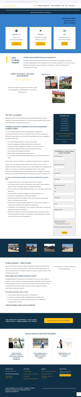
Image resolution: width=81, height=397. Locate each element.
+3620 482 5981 (9, 1)
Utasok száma (57, 173)
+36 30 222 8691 (22, 79)
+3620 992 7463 (17, 1)
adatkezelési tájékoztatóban (70, 222)
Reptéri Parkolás (10, 6)
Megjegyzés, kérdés (58, 209)
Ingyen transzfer (56, 5)
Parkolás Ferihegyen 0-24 (16, 43)
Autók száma (57, 179)
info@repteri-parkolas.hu (27, 1)
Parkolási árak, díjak (64, 43)
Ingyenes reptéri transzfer (40, 43)
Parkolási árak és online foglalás (58, 320)
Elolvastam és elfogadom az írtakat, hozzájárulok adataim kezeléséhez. (65, 223)
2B (55, 188)
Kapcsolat (72, 5)
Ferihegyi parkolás (27, 371)
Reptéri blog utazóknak (46, 373)
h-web (74, 391)
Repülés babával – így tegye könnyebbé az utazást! (64, 354)
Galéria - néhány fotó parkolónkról (48, 371)
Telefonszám (57, 197)
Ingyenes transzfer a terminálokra (30, 373)
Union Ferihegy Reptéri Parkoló (49, 388)
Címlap (35, 5)
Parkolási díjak (26, 376)
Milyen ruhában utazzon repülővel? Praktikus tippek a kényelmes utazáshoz (40, 355)
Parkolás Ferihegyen (43, 5)
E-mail (56, 203)
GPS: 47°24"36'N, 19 (70, 23)
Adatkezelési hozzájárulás (60, 221)
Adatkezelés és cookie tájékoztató (31, 378)
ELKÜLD (65, 232)
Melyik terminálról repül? (60, 185)
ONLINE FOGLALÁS (65, 375)
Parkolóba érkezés (58, 156)
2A (55, 186)
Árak (63, 5)
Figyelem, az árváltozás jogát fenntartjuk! (63, 227)
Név (55, 191)
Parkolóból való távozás (59, 164)
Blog (66, 5)
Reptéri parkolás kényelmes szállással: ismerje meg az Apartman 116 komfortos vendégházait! (16, 356)
